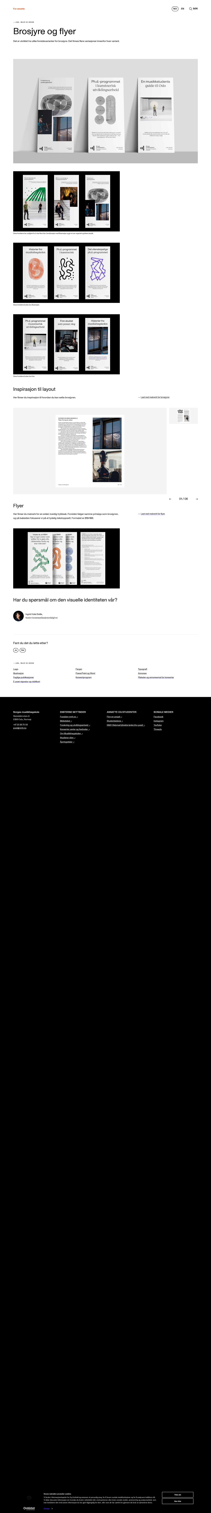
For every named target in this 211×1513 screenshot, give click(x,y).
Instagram (159, 721)
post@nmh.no (19, 728)
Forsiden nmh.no (68, 717)
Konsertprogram (84, 677)
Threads (158, 729)
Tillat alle (177, 1495)
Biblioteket (65, 721)
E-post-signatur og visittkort (26, 682)
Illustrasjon (18, 673)
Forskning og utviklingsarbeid (74, 725)
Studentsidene (114, 721)
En (182, 9)
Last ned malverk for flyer (153, 514)
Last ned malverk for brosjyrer (155, 397)
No (175, 9)
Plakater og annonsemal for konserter (156, 677)
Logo (15, 669)
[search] (193, 9)
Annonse (142, 673)
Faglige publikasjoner (23, 677)
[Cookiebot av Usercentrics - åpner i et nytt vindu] (29, 1508)
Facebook (158, 717)
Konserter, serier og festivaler (74, 729)
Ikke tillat (177, 1501)
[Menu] (203, 9)
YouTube (158, 725)
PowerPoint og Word (85, 673)
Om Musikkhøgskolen (70, 733)
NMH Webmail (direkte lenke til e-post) (125, 725)
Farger (79, 669)
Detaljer (47, 1509)
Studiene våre (66, 738)
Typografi (142, 669)
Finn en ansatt (113, 717)
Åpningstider (66, 742)
